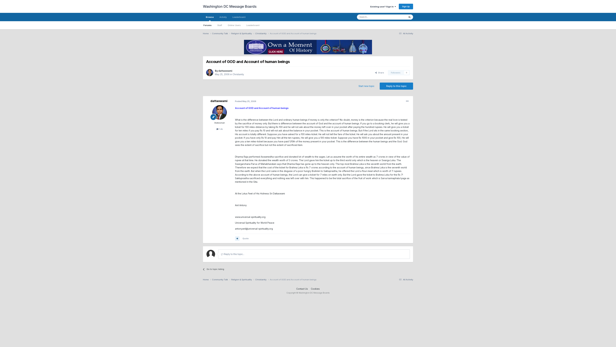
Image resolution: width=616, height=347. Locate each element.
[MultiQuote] (237, 238)
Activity (223, 17)
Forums (207, 25)
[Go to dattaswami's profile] (209, 72)
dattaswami (225, 70)
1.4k (220, 129)
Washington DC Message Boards (229, 6)
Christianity (238, 74)
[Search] (409, 17)
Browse (210, 17)
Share (380, 72)
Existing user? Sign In (382, 6)
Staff (219, 25)
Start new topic (366, 86)
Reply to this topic (396, 86)
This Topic (397, 17)
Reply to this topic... (233, 254)
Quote (246, 238)
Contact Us (302, 288)
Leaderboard (252, 25)
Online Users (234, 25)
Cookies (315, 288)
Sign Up (406, 6)
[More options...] (407, 101)
